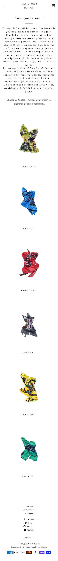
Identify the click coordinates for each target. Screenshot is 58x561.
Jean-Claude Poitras (29, 5)
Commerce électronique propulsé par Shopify (29, 547)
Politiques (29, 513)
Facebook (30, 519)
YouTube (30, 530)
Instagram (30, 526)
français (28, 537)
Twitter (30, 523)
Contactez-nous (29, 510)
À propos (29, 506)
